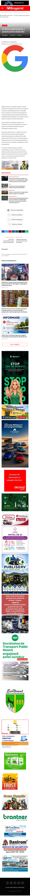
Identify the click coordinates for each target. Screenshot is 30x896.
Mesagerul (5, 35)
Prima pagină (4, 12)
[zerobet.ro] (15, 404)
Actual (10, 12)
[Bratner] (15, 822)
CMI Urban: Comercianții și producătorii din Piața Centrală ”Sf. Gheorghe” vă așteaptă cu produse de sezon (14, 284)
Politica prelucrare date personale (15, 887)
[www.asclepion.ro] (15, 552)
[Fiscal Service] (15, 831)
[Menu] (2, 8)
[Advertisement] (15, 89)
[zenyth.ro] (15, 761)
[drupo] (15, 734)
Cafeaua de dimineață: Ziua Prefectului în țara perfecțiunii (21, 241)
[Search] (28, 8)
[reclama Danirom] (15, 852)
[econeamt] (15, 718)
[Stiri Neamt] (15, 8)
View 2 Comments (15, 344)
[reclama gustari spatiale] (15, 632)
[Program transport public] (15, 510)
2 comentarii (12, 35)
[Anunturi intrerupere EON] (15, 481)
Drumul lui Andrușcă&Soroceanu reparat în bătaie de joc (8, 241)
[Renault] (15, 467)
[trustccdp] (10, 789)
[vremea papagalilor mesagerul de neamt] (15, 801)
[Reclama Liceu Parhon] (15, 419)
